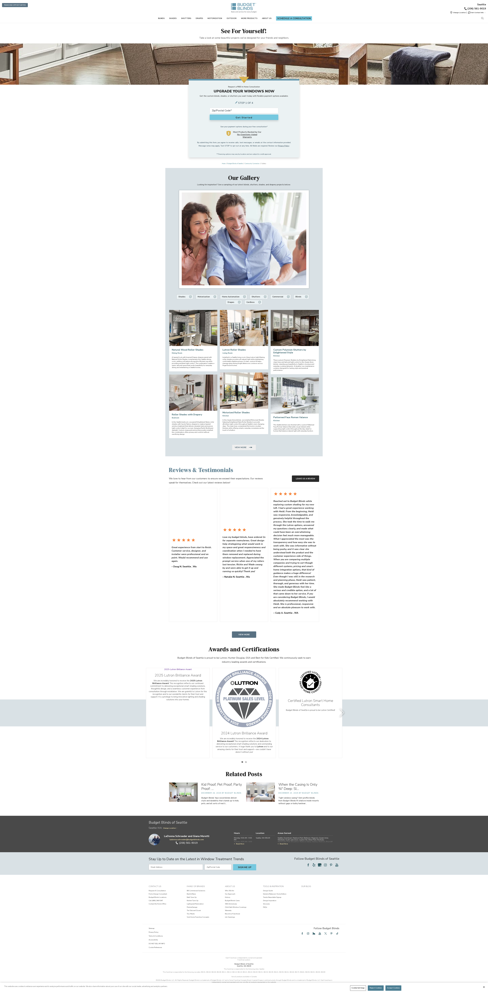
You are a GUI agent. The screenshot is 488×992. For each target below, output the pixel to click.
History (227, 897)
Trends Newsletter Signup (272, 897)
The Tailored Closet (194, 910)
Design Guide (268, 891)
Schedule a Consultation (294, 18)
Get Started (244, 117)
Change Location (169, 828)
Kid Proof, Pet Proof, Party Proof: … (221, 786)
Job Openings (230, 917)
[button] (458, 12)
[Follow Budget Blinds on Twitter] (326, 933)
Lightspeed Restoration (195, 904)
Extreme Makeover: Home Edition (274, 894)
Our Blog (306, 886)
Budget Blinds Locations (157, 897)
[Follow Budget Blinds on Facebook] (308, 865)
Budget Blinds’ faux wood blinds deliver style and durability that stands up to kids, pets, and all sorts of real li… (220, 800)
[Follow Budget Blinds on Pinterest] (331, 865)
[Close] (484, 987)
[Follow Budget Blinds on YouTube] (336, 865)
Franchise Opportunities (15, 5)
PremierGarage (192, 907)
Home (223, 164)
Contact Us (155, 886)
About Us (266, 18)
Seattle (481, 4)
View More (241, 447)
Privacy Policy (283, 146)
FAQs (265, 907)
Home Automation (230, 296)
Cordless (250, 302)
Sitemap (152, 928)
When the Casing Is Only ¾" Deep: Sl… (297, 786)
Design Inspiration (269, 901)
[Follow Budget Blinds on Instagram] (325, 865)
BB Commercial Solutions (196, 891)
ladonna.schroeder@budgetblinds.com (187, 839)
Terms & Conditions (156, 936)
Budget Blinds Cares (232, 901)
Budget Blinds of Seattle (235, 164)
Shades (173, 18)
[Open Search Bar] (482, 18)
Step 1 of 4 (245, 103)
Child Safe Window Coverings (235, 907)
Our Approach (230, 894)
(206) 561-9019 (476, 8)
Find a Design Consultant (158, 894)
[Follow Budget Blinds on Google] (319, 865)
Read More (240, 844)
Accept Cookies (393, 988)
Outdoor (232, 18)
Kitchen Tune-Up (192, 901)
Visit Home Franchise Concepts (198, 917)
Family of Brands (196, 886)
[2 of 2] (246, 762)
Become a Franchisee (232, 914)
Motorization (215, 18)
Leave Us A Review (305, 478)
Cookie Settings (358, 988)
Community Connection (252, 164)
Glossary (266, 904)
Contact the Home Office (157, 904)
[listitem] (178, 713)
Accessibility (153, 940)
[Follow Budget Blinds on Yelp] (313, 865)
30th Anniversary (231, 904)
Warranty (228, 910)
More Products (249, 18)
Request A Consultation (157, 891)
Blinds (161, 18)
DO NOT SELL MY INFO (157, 944)
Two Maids (191, 914)
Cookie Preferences (155, 947)
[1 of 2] (242, 762)
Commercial (277, 296)
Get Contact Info (477, 13)
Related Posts (244, 774)
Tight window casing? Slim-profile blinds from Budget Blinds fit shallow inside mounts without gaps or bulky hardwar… (298, 800)
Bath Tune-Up (192, 897)
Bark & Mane (191, 894)
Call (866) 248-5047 (156, 901)
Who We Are (229, 891)
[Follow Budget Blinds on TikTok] (337, 933)
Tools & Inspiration (273, 886)
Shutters (186, 18)
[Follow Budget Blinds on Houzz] (314, 933)
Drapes (199, 18)
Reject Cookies (376, 988)
